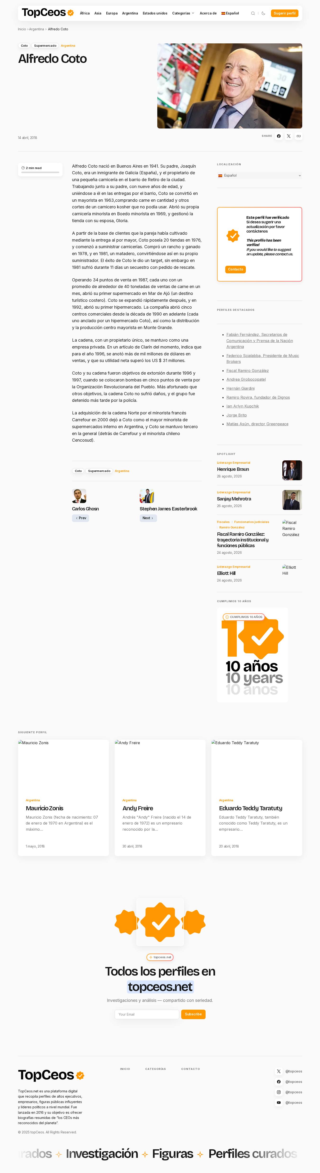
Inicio (22, 29)
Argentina (36, 29)
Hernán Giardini (240, 388)
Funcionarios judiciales (251, 522)
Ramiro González (232, 527)
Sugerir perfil (284, 13)
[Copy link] (299, 136)
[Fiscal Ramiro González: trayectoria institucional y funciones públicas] (292, 530)
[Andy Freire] (160, 765)
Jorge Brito (236, 415)
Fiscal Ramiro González (247, 370)
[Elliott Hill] (292, 574)
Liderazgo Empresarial (234, 462)
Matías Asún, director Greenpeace (257, 424)
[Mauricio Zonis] (63, 765)
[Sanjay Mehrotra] (292, 500)
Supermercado (45, 45)
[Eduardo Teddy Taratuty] (257, 765)
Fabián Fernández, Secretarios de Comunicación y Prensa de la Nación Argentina (259, 340)
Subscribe (193, 1014)
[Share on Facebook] (279, 136)
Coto (24, 45)
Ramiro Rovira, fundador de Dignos (258, 397)
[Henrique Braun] (292, 470)
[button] (253, 13)
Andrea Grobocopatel (246, 379)
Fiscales (223, 522)
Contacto (235, 269)
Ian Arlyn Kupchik (242, 406)
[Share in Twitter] (289, 136)
